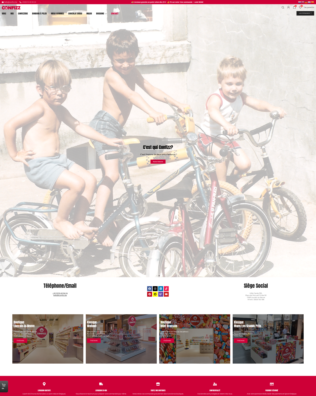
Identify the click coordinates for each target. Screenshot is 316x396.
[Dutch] (299, 2)
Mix (12, 13)
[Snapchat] (155, 294)
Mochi (89, 13)
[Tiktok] (166, 288)
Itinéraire (20, 341)
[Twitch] (160, 294)
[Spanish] (312, 2)
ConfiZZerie (23, 13)
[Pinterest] (149, 294)
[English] (303, 2)
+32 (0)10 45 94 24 (60, 293)
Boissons (100, 13)
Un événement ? (305, 13)
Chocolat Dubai (75, 13)
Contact (114, 13)
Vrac (4, 13)
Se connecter (309, 7)
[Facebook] (149, 288)
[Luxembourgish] (309, 2)
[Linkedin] (160, 288)
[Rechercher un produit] (283, 7)
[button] (2, 138)
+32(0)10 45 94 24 (29, 2)
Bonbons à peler (39, 13)
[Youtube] (166, 294)
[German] (306, 2)
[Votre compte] (288, 7)
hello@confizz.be (10, 2)
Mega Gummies (57, 13)
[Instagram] (155, 288)
